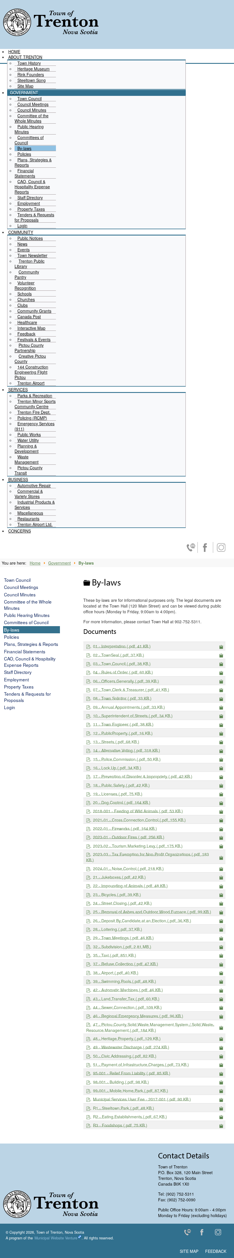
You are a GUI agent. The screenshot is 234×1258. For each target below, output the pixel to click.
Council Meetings (21, 587)
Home (35, 563)
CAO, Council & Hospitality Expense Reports (30, 661)
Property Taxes (19, 686)
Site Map (189, 1251)
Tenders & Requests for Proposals (27, 697)
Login (9, 707)
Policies (11, 637)
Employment (16, 679)
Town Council (17, 580)
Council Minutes (20, 594)
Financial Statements (24, 651)
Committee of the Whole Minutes (28, 604)
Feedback (215, 1251)
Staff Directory (18, 672)
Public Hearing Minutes (27, 615)
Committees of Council (26, 622)
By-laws (11, 629)
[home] (50, 22)
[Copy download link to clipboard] (221, 646)
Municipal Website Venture (56, 1238)
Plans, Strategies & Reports (31, 644)
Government (59, 563)
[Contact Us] (189, 1233)
